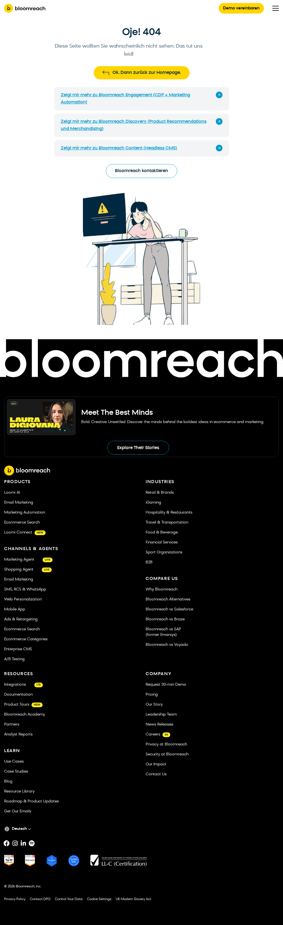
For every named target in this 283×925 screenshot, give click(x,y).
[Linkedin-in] (23, 843)
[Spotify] (31, 843)
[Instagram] (14, 843)
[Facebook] (6, 843)
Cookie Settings (99, 899)
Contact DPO (40, 899)
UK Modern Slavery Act (133, 899)
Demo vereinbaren (241, 8)
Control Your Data (69, 899)
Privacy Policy (14, 899)
